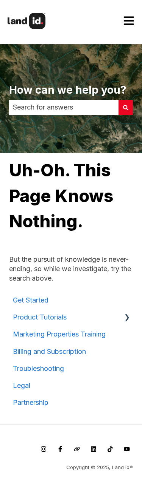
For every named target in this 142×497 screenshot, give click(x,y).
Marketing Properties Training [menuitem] (59, 334)
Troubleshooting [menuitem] (38, 368)
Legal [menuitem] (21, 385)
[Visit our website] (77, 449)
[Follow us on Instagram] (43, 449)
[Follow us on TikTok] (110, 449)
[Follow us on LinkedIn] (93, 449)
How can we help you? (67, 89)
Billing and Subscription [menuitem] (49, 351)
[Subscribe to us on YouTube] (127, 449)
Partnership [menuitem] (30, 402)
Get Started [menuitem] (30, 300)
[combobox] (64, 107)
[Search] (126, 107)
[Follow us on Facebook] (60, 449)
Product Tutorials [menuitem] (40, 317)
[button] (127, 317)
